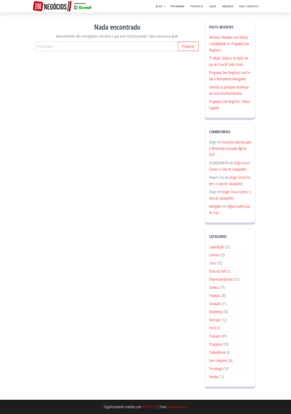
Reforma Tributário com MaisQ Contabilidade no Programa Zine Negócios (229, 44)
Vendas (213, 376)
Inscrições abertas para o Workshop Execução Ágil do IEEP (230, 148)
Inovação (215, 303)
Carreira (214, 255)
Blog (159, 6)
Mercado (215, 320)
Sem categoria (218, 360)
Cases (212, 6)
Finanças (214, 295)
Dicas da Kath (217, 271)
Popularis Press (177, 406)
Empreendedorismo (221, 279)
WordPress (149, 406)
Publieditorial (217, 352)
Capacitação (216, 246)
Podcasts (196, 6)
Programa (177, 6)
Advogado (215, 206)
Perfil (212, 328)
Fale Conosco (248, 6)
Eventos (214, 287)
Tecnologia (216, 368)
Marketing (215, 311)
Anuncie (227, 6)
